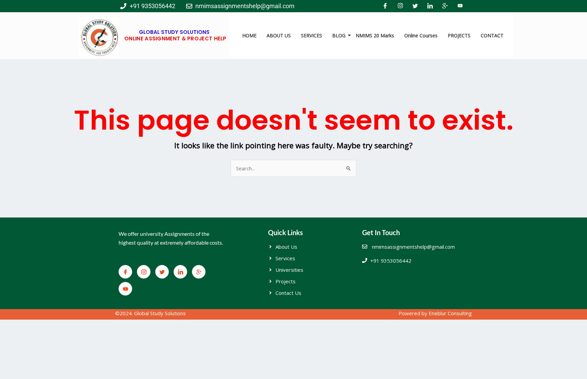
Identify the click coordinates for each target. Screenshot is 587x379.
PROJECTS (459, 35)
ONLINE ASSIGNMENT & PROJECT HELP (175, 38)
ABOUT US (279, 35)
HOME (249, 35)
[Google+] (445, 6)
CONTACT (492, 35)
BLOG (338, 35)
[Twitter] (415, 6)
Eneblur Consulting (450, 313)
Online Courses (421, 35)
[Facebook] (385, 6)
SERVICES (311, 35)
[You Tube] (460, 6)
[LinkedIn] (430, 6)
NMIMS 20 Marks (375, 35)
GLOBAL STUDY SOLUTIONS (174, 32)
